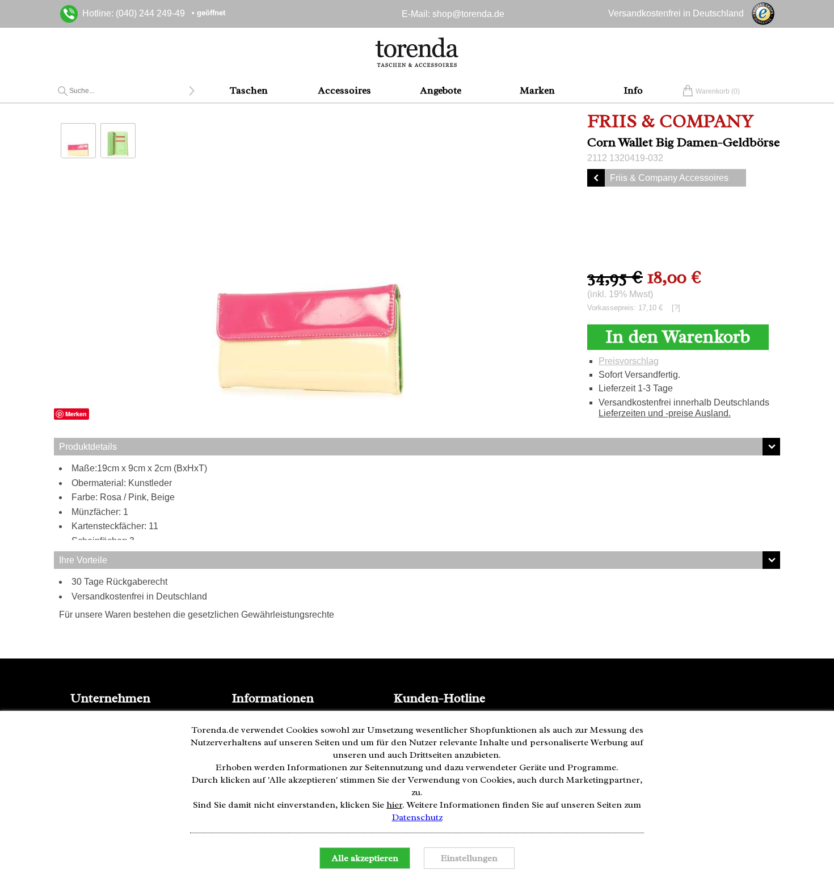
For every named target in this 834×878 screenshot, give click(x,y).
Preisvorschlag (629, 361)
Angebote (440, 90)
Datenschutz (417, 817)
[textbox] (129, 91)
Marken (537, 90)
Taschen (249, 90)
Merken (76, 414)
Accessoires (344, 90)
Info (633, 90)
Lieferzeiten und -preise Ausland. (665, 413)
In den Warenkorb (677, 336)
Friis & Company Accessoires (669, 178)
